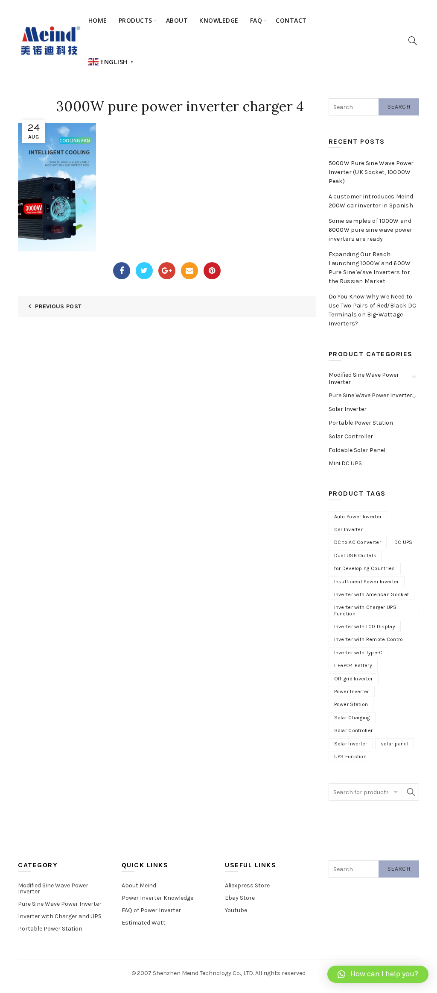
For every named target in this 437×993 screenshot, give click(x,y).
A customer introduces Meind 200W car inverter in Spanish (371, 201)
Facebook (121, 270)
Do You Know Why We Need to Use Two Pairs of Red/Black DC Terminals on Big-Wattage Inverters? (373, 310)
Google (166, 270)
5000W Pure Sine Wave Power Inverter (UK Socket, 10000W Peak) (371, 172)
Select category (394, 792)
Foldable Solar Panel (357, 450)
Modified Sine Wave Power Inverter (364, 378)
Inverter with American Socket (371, 594)
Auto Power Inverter (358, 517)
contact (291, 20)
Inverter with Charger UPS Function (365, 610)
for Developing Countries (364, 568)
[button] (377, 974)
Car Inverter (348, 529)
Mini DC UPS (345, 463)
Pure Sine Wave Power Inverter (370, 395)
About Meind (139, 885)
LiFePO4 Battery (353, 665)
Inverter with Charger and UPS (60, 916)
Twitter (144, 270)
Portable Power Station (361, 422)
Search (398, 106)
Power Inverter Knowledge (157, 897)
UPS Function (350, 757)
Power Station (351, 704)
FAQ (256, 20)
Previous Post (58, 306)
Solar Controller (351, 436)
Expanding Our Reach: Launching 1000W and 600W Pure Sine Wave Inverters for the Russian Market (370, 268)
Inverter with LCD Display (365, 626)
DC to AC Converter (357, 542)
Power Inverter (351, 692)
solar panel (394, 744)
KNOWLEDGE (219, 20)
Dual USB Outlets (355, 556)
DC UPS (403, 542)
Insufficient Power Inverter (366, 582)
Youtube (236, 910)
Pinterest (212, 270)
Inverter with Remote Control (369, 639)
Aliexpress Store (247, 885)
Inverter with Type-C (358, 653)
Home (97, 20)
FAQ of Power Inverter (151, 910)
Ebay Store (240, 897)
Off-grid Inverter (353, 679)
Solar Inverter (348, 409)
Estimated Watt (144, 922)
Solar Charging (352, 718)
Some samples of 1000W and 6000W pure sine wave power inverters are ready (371, 229)
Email (189, 270)
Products (135, 20)
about (177, 20)
